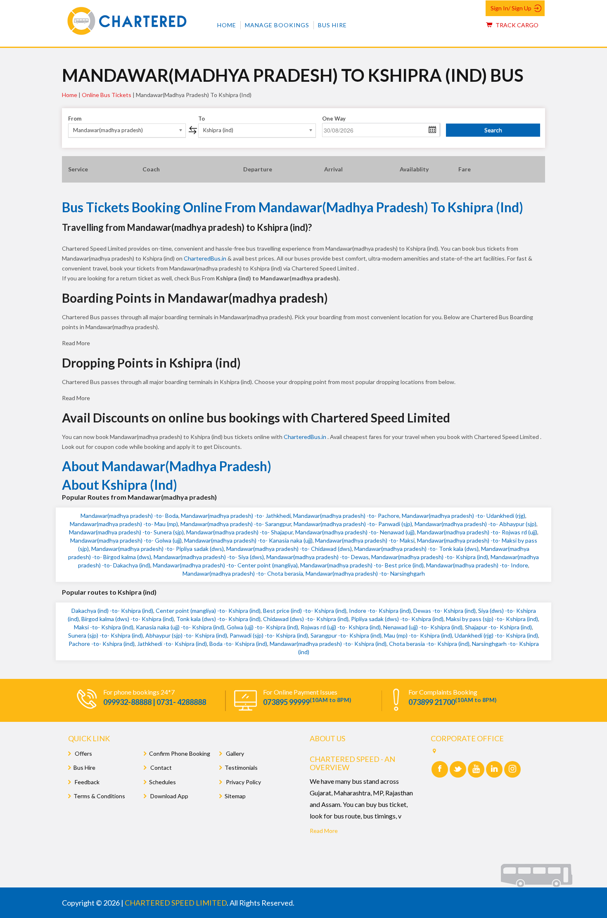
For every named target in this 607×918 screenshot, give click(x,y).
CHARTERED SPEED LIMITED (176, 902)
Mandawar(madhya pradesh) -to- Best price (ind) (362, 565)
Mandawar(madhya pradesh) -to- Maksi (365, 540)
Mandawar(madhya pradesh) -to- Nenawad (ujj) (355, 532)
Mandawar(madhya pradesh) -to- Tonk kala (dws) (416, 548)
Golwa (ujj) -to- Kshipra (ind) (262, 627)
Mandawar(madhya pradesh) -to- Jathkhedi (236, 515)
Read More (324, 830)
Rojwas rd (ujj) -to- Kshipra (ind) (341, 627)
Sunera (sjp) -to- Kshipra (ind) (105, 635)
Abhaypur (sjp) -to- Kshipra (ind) (186, 635)
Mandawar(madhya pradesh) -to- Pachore (346, 515)
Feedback (87, 781)
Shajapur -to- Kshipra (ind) (498, 627)
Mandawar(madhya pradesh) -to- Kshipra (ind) (429, 556)
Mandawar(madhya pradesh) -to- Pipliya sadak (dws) (157, 548)
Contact (160, 767)
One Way (334, 118)
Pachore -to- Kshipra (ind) (102, 643)
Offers (83, 753)
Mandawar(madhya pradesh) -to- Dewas (317, 556)
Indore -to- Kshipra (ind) (380, 610)
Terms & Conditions (99, 795)
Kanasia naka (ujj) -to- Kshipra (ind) (180, 627)
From (74, 118)
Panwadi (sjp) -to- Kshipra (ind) (269, 635)
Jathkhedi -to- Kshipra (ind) (172, 643)
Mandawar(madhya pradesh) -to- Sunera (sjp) (126, 532)
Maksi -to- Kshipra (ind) (103, 627)
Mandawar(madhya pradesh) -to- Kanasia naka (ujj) (248, 540)
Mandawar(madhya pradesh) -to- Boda (129, 515)
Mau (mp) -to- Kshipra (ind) (418, 635)
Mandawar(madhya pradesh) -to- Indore (477, 565)
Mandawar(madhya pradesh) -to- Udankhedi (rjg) (463, 515)
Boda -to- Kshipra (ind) (238, 643)
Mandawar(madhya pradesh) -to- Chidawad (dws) (289, 548)
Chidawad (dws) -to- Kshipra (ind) (306, 618)
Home (226, 24)
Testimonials (241, 767)
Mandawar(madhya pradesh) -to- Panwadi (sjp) (353, 523)
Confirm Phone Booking (179, 753)
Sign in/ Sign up (511, 8)
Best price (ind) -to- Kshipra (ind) (304, 610)
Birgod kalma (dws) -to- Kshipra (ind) (127, 618)
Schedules (162, 781)
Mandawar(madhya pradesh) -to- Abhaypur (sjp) (475, 523)
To (201, 118)
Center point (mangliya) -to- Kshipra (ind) (208, 610)
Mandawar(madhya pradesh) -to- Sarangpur (235, 523)
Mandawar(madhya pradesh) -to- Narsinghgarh (365, 573)
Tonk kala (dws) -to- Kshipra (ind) (218, 618)
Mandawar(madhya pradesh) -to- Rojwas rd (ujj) (477, 532)
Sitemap (235, 795)
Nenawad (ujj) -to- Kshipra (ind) (422, 627)
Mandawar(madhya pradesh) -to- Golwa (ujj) (126, 540)
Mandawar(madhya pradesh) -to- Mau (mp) (124, 523)
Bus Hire (332, 24)
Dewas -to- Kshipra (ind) (444, 610)
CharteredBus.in (206, 258)
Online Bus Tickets (106, 94)
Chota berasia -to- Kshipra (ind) (429, 643)
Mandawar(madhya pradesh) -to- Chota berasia (243, 573)
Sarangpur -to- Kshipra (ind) (346, 635)
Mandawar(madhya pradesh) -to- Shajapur (239, 532)
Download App (168, 795)
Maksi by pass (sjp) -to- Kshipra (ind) (492, 618)
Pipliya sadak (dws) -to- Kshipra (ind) (397, 618)
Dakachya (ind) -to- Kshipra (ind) (112, 610)
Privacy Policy (243, 781)
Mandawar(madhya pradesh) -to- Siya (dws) (209, 556)
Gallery (234, 753)
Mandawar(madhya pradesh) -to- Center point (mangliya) (225, 565)
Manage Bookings (277, 24)
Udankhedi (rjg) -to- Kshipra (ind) (496, 635)
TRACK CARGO (516, 24)
